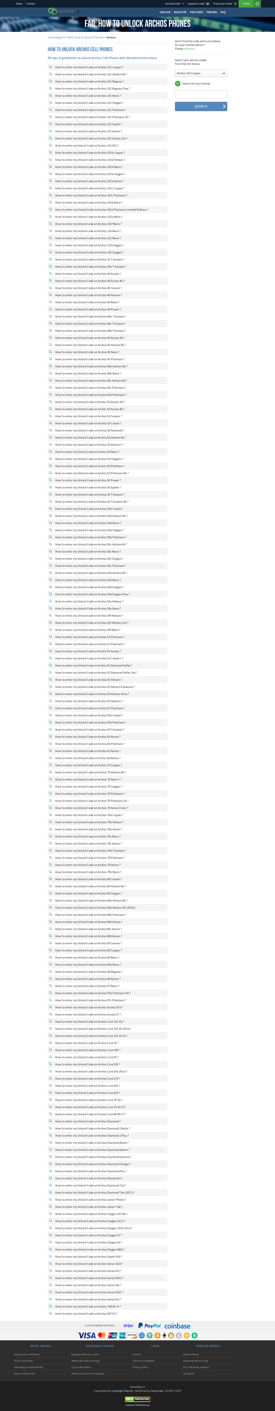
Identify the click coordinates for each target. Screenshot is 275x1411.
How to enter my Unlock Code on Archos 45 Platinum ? (90, 359)
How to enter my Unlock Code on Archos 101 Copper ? (89, 67)
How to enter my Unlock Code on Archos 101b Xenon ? (89, 181)
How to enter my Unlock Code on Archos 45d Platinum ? (90, 395)
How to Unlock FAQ (24, 1374)
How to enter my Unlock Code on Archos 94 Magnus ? (89, 972)
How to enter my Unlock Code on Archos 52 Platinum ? (90, 637)
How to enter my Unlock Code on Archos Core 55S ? (87, 1064)
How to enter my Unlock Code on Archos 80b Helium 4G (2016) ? (95, 908)
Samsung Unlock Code (195, 1361)
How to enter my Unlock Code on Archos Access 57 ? (88, 1015)
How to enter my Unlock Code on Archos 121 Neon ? (88, 238)
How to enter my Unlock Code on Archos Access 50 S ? (89, 1007)
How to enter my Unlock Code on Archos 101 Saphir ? (88, 124)
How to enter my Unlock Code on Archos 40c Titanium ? (90, 324)
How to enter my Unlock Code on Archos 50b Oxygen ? (89, 530)
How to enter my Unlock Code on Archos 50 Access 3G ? (90, 402)
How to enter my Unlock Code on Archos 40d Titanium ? (90, 331)
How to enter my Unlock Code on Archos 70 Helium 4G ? (90, 772)
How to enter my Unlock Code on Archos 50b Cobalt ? (89, 509)
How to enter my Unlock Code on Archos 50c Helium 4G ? (91, 544)
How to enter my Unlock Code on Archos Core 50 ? (87, 1043)
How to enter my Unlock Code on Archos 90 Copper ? (88, 950)
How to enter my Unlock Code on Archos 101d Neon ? (89, 203)
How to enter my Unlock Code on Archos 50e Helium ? (89, 601)
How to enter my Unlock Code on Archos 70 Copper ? (88, 765)
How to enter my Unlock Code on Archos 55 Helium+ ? (89, 701)
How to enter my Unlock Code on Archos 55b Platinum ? (90, 722)
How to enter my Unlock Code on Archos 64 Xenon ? (88, 758)
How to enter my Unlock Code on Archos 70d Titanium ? (90, 851)
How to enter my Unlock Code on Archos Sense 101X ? (89, 1264)
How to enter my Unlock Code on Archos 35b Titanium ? (90, 267)
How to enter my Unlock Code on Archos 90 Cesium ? (88, 943)
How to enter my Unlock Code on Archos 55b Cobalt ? (89, 715)
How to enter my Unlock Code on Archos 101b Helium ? (90, 160)
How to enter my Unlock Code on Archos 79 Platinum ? (90, 858)
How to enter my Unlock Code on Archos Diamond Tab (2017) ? (95, 1193)
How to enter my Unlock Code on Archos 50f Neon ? (87, 630)
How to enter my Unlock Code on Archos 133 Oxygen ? (89, 245)
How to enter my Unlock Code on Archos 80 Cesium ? (88, 879)
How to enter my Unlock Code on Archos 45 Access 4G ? (90, 338)
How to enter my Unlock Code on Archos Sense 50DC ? (89, 1278)
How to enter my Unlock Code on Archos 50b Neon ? (88, 523)
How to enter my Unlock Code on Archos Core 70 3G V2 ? (90, 1107)
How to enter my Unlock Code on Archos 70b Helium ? (89, 822)
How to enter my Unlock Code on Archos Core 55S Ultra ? (91, 1071)
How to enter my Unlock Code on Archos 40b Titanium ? (90, 317)
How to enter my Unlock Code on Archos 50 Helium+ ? (89, 445)
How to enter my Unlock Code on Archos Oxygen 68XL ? (90, 1250)
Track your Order (23, 1361)
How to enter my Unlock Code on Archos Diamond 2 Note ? (92, 1128)
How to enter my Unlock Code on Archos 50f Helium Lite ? (92, 623)
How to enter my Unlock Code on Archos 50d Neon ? (88, 580)
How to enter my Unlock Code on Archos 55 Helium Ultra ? (92, 694)
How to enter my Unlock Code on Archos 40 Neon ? (87, 302)
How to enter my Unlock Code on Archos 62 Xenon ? (88, 751)
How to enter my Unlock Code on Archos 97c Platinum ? (90, 1000)
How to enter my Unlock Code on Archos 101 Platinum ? (90, 110)
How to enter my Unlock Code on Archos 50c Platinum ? (90, 566)
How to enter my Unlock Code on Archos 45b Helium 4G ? (91, 366)
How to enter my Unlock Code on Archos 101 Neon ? (88, 96)
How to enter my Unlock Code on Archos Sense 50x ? (88, 1285)
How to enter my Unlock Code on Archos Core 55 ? (87, 1057)
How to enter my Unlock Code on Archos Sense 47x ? (88, 1271)
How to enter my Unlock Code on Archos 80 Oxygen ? (88, 893)
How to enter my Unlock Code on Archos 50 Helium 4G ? (90, 438)
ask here (189, 49)
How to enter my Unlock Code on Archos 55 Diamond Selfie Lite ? (96, 673)
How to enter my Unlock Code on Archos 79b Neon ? (88, 872)
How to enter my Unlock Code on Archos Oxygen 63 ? (88, 1242)
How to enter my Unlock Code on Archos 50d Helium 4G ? (91, 573)
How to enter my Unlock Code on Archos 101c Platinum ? (91, 195)
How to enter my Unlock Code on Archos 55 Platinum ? (90, 708)
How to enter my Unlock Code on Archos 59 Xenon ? (88, 737)
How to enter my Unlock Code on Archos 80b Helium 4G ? (91, 901)
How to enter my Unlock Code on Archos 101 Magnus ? (89, 81)
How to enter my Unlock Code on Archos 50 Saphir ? (88, 487)
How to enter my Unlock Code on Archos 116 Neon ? (88, 231)
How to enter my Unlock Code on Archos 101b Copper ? (90, 153)
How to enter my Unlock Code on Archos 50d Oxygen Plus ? (92, 594)
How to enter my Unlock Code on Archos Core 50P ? (87, 1050)
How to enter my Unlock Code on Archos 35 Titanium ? (90, 260)
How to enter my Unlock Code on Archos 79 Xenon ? (88, 865)
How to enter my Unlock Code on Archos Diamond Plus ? (91, 1171)
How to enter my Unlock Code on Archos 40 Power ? (88, 309)
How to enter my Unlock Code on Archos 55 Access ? (88, 651)
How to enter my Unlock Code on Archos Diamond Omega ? (93, 1164)
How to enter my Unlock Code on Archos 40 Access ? (88, 274)
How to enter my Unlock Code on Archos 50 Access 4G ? (90, 409)
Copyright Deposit (122, 1391)
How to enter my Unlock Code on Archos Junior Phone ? (90, 1200)
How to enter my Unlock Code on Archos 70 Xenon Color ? (91, 808)
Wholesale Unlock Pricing (85, 1361)
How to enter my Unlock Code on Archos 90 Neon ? (87, 958)
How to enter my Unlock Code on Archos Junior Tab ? (89, 1207)
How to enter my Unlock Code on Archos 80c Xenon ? (88, 929)
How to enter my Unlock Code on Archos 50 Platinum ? (90, 466)
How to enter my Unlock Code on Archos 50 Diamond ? (89, 430)
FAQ (223, 12)
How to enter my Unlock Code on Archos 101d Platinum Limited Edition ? (101, 210)
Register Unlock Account (85, 1354)
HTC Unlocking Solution (196, 1367)
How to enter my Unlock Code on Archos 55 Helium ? (88, 680)
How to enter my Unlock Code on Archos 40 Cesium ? (88, 288)
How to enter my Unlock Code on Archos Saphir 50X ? (88, 1257)
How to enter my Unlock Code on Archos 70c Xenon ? (88, 844)
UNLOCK (165, 12)
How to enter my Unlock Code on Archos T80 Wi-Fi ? (88, 1307)
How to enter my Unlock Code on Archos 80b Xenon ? (88, 922)
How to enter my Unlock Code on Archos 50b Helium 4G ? (91, 516)
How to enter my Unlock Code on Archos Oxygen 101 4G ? (91, 1214)
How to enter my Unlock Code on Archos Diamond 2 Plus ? (92, 1136)
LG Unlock (188, 1374)
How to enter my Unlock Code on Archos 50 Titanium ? (90, 495)
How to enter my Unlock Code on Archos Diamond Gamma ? (93, 1157)
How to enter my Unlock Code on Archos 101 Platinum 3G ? (92, 117)
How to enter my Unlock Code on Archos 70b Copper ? (89, 815)
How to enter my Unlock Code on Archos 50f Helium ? (89, 616)
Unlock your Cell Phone (26, 1354)
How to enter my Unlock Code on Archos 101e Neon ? (89, 217)
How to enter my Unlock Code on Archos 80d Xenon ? (88, 936)
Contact (30, 4)
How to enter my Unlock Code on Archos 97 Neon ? (87, 986)
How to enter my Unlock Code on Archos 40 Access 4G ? (90, 281)
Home (19, 4)
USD (172, 4)
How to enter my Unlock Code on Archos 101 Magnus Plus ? (92, 89)
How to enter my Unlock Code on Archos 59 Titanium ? (90, 730)
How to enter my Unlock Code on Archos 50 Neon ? (87, 452)
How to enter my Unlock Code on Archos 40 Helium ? (88, 295)
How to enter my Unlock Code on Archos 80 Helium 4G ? (90, 886)
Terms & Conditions (144, 1361)
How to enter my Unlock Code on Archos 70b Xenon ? (88, 829)
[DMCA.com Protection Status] (137, 1400)
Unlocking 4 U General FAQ (28, 1367)
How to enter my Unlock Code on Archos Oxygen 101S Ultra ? (93, 1228)
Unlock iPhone (191, 1354)
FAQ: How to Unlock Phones (86, 37)
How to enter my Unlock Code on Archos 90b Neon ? (88, 965)
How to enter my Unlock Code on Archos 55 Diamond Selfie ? (93, 666)
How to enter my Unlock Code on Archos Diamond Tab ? (90, 1185)
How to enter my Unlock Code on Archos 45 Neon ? (87, 352)
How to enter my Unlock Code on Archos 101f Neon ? (88, 224)
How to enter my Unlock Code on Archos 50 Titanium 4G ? (92, 502)
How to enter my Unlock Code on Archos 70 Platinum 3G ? (92, 801)
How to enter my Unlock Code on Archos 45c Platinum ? (90, 388)
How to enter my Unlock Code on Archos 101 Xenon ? (88, 131)
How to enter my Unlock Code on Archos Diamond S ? (89, 1178)
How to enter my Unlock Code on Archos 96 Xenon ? (88, 979)
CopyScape (157, 1391)
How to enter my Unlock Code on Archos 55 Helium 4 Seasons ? (95, 687)
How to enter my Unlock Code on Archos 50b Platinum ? (90, 537)
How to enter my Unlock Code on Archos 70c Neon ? (88, 836)
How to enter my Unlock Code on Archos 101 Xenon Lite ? (91, 138)
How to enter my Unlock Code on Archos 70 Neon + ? (88, 779)
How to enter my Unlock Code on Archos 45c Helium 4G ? (91, 381)
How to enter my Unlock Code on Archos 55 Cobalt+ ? (89, 658)
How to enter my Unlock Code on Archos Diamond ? (88, 1121)
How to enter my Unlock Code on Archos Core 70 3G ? (89, 1100)
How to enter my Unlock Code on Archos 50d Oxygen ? (89, 587)
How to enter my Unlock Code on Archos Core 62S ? (87, 1093)
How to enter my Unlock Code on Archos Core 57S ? (87, 1079)
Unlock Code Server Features (87, 1374)
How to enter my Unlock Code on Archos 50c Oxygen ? (89, 559)
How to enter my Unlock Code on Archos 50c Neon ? (88, 552)
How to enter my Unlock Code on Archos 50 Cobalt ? (88, 423)
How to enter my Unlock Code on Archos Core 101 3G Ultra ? (93, 1029)
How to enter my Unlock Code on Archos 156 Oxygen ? (89, 252)
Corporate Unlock (81, 1367)
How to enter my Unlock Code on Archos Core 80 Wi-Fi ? (90, 1114)
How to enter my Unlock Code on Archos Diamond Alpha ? (92, 1143)
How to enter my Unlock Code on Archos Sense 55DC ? (89, 1292)
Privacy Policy (140, 1367)
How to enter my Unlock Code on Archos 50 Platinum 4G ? (92, 473)
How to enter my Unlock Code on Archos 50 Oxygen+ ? (89, 459)
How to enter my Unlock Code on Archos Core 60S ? (87, 1086)
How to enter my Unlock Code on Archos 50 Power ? (88, 480)
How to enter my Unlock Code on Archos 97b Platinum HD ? (93, 993)
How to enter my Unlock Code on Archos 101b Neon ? (89, 167)
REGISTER (180, 12)
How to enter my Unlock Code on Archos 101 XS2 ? (87, 146)
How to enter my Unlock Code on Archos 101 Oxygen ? (89, 103)
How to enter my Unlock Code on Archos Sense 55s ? (88, 1299)
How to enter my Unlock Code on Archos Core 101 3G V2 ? (91, 1036)
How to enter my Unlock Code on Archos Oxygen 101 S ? (90, 1221)
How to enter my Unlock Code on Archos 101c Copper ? (90, 188)
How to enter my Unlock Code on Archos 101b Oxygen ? (90, 174)
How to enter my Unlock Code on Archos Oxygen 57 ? (88, 1235)
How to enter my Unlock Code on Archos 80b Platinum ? (90, 915)
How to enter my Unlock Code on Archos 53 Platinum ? (90, 644)
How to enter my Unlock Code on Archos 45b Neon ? (88, 373)
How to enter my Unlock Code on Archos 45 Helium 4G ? (90, 345)
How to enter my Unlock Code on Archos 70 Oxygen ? (88, 787)
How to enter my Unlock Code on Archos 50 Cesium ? (88, 416)
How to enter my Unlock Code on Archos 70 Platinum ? (90, 794)
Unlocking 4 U (56, 37)
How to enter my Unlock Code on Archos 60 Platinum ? (90, 744)
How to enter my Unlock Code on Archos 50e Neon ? (88, 609)
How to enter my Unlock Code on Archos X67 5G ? (86, 1314)
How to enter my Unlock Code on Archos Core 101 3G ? (89, 1022)
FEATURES (196, 12)
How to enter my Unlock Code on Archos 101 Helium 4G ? (91, 74)
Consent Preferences (137, 1405)
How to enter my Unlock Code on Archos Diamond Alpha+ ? (92, 1150)
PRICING (212, 12)
